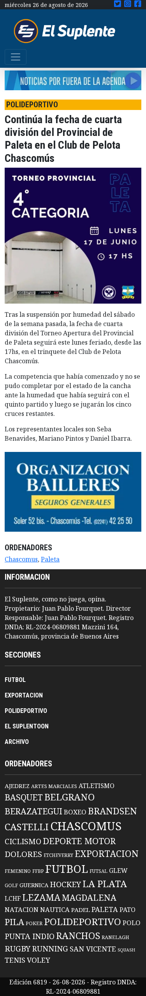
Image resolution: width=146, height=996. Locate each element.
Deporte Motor (79, 841)
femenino (18, 871)
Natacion (22, 909)
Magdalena (89, 897)
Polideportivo (82, 921)
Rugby (17, 948)
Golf (11, 885)
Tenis (15, 960)
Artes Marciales (54, 786)
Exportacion (107, 854)
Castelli (27, 827)
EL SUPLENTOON (27, 726)
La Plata (105, 883)
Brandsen (112, 811)
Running (50, 948)
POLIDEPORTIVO (26, 710)
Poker (34, 923)
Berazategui (33, 811)
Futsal (98, 871)
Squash (126, 950)
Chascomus (21, 559)
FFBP (38, 871)
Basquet (24, 797)
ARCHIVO (17, 741)
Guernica (33, 885)
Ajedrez (17, 786)
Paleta (50, 559)
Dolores (23, 854)
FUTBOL (15, 679)
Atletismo (96, 785)
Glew (118, 870)
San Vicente (93, 948)
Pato (127, 909)
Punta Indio (30, 936)
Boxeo (75, 811)
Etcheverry (58, 855)
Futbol (66, 868)
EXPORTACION (24, 695)
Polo (132, 922)
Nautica (55, 909)
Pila (14, 921)
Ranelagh (115, 937)
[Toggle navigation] (15, 57)
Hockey (65, 884)
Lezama (41, 897)
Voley (38, 960)
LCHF (13, 898)
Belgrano (69, 797)
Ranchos (78, 935)
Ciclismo (23, 841)
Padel (80, 910)
